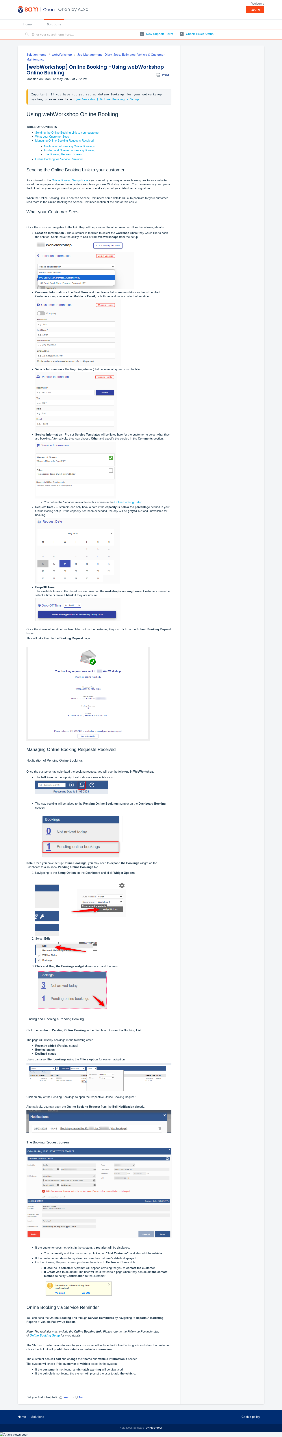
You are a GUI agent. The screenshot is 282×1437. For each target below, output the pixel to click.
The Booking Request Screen (63, 154)
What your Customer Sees (52, 136)
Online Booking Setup (127, 502)
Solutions (54, 24)
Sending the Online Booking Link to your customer (67, 132)
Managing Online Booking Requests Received (64, 140)
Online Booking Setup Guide (70, 180)
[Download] (132, 684)
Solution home (36, 54)
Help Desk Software (132, 1427)
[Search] (27, 34)
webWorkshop (62, 54)
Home (27, 24)
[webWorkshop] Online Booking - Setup (107, 99)
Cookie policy (250, 1416)
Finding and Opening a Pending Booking (69, 150)
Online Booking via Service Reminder (59, 159)
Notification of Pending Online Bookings (69, 146)
